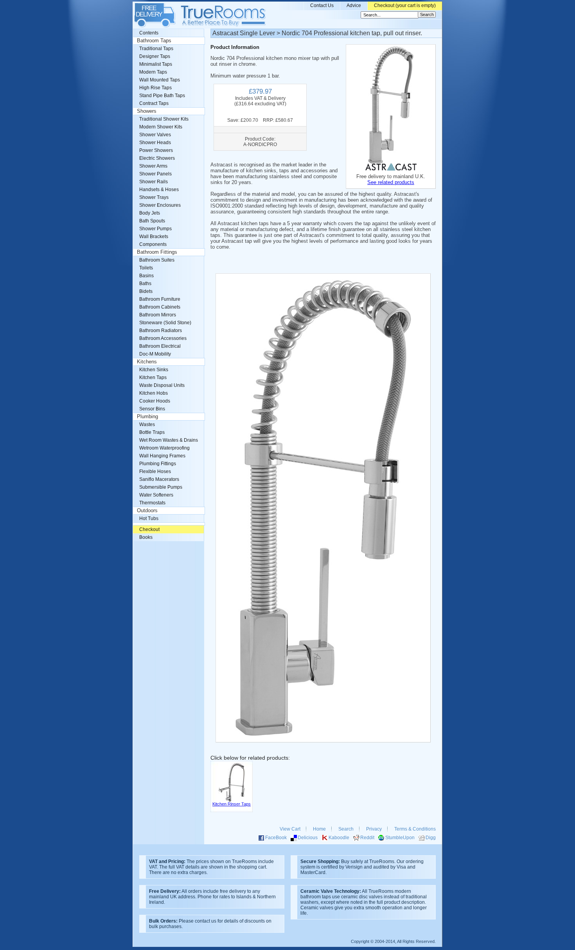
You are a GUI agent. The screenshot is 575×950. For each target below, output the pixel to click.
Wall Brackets (153, 236)
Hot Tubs (148, 518)
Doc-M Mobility (155, 354)
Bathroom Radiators (160, 330)
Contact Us (322, 5)
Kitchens (147, 362)
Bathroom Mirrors (157, 315)
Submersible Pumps (160, 487)
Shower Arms (153, 166)
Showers (146, 111)
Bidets (146, 291)
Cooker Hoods (154, 401)
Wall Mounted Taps (159, 80)
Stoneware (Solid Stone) (165, 322)
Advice (354, 5)
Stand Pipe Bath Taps (162, 95)
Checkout (149, 529)
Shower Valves (155, 134)
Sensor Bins (152, 409)
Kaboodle (339, 837)
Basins (146, 275)
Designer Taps (154, 56)
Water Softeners (156, 495)
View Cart (290, 829)
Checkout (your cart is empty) (405, 5)
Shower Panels (155, 174)
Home (319, 829)
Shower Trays (154, 197)
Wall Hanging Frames (162, 456)
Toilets (146, 268)
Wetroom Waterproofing (164, 448)
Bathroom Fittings (157, 252)
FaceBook (276, 837)
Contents (148, 33)
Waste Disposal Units (162, 385)
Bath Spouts (152, 221)
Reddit (367, 837)
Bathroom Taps (154, 40)
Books (146, 537)
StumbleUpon (400, 837)
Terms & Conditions (415, 829)
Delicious (308, 837)
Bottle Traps (152, 432)
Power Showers (156, 150)
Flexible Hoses (155, 471)
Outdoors (147, 510)
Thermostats (152, 503)
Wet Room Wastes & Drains (168, 440)
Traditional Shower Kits (164, 119)
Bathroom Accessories (163, 338)
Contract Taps (154, 103)
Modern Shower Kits (160, 127)
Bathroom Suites (156, 260)
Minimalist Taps (155, 64)
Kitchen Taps (153, 377)
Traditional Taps (156, 48)
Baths (145, 283)
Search (346, 829)
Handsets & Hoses (159, 189)
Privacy (374, 829)
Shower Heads (155, 142)
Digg (431, 837)
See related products (390, 182)
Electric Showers (157, 158)
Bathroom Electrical (160, 346)
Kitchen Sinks (153, 369)
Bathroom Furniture (159, 299)
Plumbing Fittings (157, 463)
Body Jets (149, 213)
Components (153, 244)
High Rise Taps (155, 87)
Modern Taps (153, 72)
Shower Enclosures (160, 205)
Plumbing (147, 416)
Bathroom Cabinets (159, 307)
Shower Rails (153, 181)
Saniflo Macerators (159, 479)
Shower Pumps (155, 228)
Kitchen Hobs (153, 393)
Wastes (147, 424)
